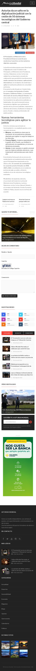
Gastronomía (6, 618)
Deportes (5, 589)
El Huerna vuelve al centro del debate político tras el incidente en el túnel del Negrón (16, 236)
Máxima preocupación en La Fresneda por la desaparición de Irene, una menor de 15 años (21, 366)
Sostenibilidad (6, 594)
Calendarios (5, 623)
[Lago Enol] (24, 645)
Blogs (3, 609)
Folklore (4, 628)
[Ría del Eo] (14, 654)
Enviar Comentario (10, 296)
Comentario (5, 277)
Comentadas (29, 333)
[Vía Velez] (6, 654)
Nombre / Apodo (7, 252)
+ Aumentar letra (20, 53)
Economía (5, 599)
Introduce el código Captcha (10, 268)
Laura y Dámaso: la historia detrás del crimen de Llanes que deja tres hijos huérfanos (22, 375)
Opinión (4, 613)
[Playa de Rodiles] (14, 645)
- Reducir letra (30, 53)
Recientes (18, 333)
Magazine (5, 604)
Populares (7, 333)
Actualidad (5, 584)
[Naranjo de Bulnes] (6, 645)
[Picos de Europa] (24, 654)
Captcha (4, 261)
